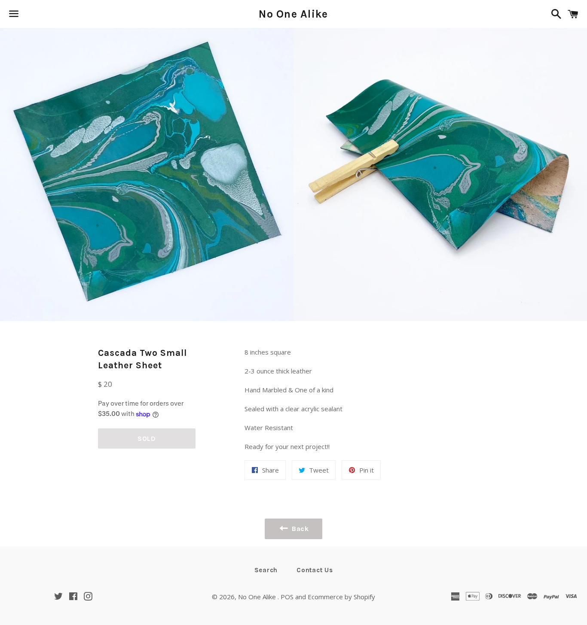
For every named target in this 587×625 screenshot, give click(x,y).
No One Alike (293, 14)
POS (287, 596)
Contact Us (315, 570)
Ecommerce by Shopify (341, 596)
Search (266, 570)
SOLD (147, 438)
